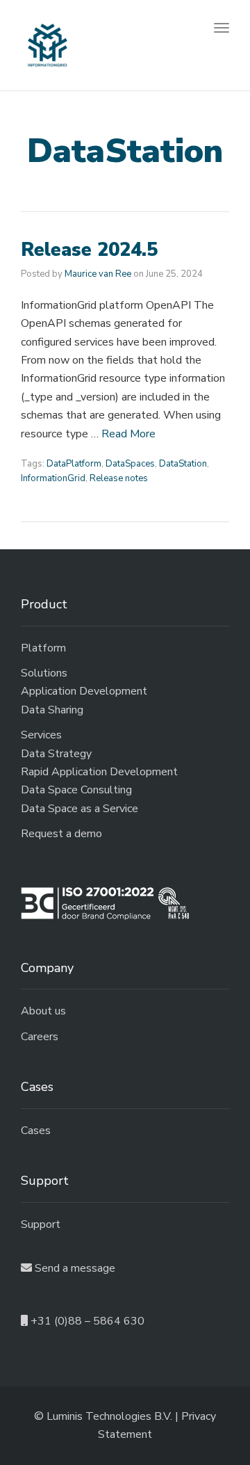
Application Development (84, 691)
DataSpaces (130, 464)
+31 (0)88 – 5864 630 (86, 1321)
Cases (36, 1130)
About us (43, 1011)
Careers (39, 1036)
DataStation (183, 464)
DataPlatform (74, 464)
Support (40, 1224)
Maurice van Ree (98, 274)
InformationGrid (53, 478)
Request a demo (61, 833)
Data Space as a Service (79, 808)
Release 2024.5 (89, 250)
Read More (128, 434)
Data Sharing (52, 710)
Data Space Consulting (76, 790)
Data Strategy (56, 753)
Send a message (73, 1268)
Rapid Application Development (99, 771)
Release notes (119, 478)
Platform (43, 648)
